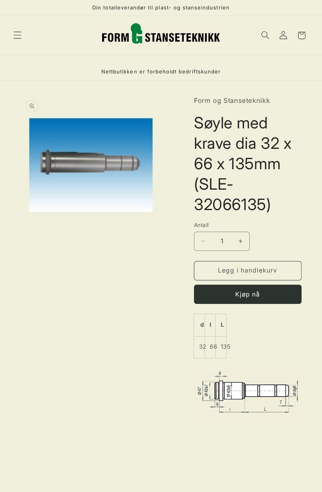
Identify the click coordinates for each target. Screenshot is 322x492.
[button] (17, 35)
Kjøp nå (247, 294)
